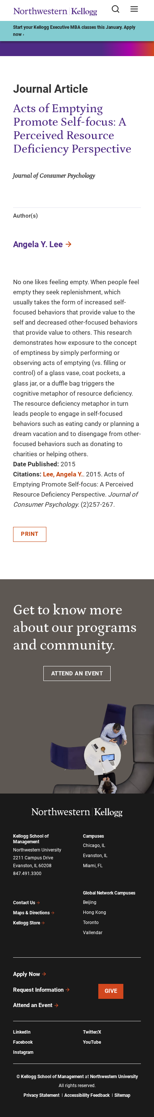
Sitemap (122, 1095)
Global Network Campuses (109, 893)
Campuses (93, 836)
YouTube (92, 1042)
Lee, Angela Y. (63, 474)
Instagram (23, 1052)
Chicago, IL (94, 845)
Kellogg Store (26, 923)
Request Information (38, 989)
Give (111, 991)
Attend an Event (32, 1005)
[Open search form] (118, 9)
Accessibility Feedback (87, 1095)
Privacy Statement (41, 1095)
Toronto (91, 922)
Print (29, 534)
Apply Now (26, 974)
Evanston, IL (95, 855)
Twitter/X (92, 1032)
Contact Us (24, 902)
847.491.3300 (27, 873)
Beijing (89, 902)
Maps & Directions (31, 912)
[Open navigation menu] (134, 9)
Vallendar (92, 932)
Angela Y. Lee (38, 244)
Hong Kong (94, 912)
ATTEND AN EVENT (77, 673)
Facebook (23, 1042)
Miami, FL (92, 865)
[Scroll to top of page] (141, 1078)
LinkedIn (22, 1032)
